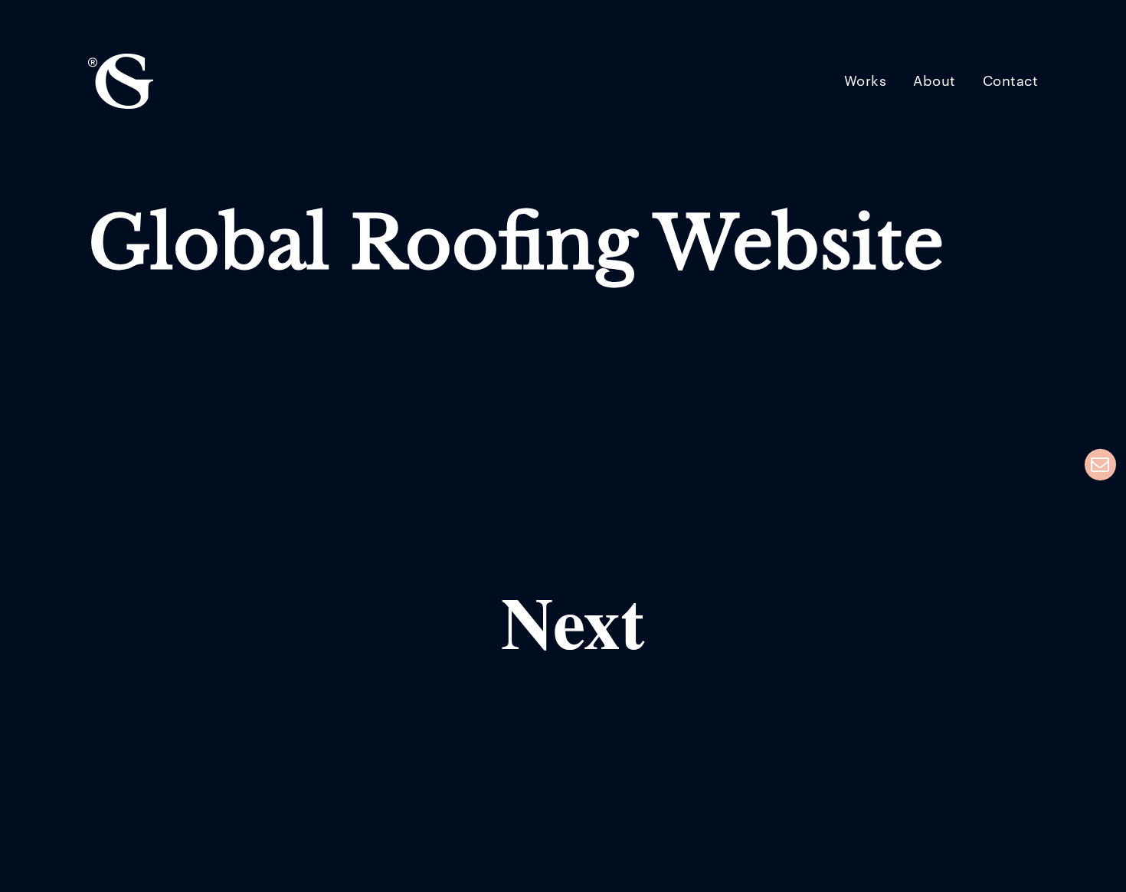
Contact (1011, 82)
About (934, 82)
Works (865, 82)
